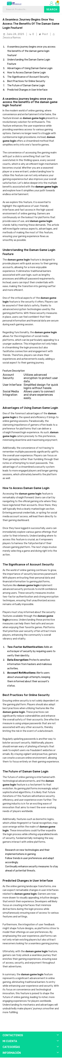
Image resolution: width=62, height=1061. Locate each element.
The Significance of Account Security (28, 76)
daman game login (46, 186)
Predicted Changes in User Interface (27, 89)
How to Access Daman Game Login (26, 72)
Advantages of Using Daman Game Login (30, 68)
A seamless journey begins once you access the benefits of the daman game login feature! (31, 23)
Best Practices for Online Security (26, 81)
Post (45, 34)
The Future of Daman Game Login (26, 85)
